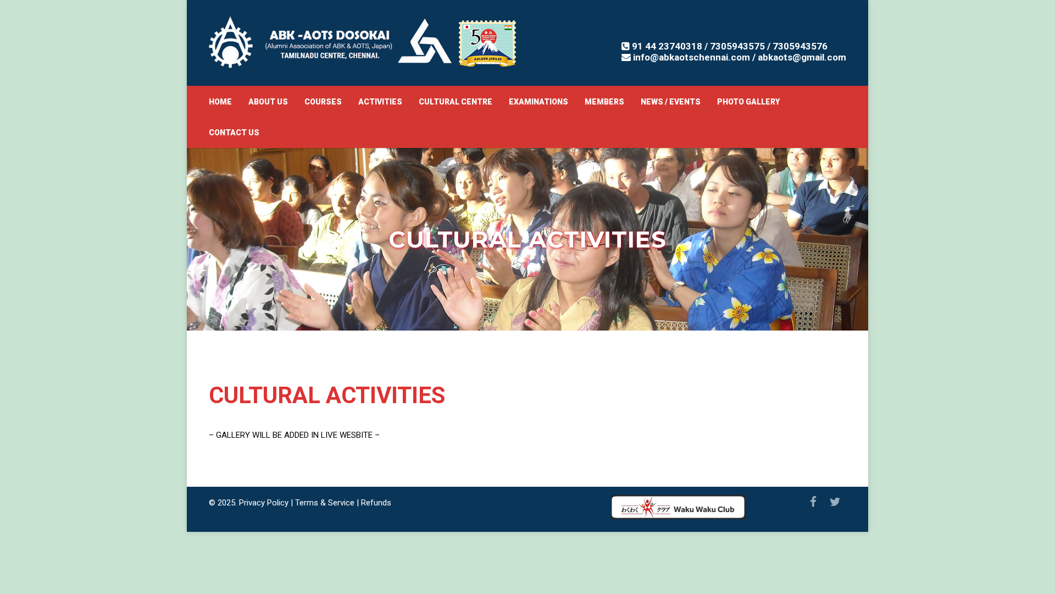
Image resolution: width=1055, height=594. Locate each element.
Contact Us (234, 132)
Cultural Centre (455, 101)
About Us (268, 101)
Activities (380, 101)
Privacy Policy (263, 503)
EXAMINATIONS (538, 101)
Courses (323, 101)
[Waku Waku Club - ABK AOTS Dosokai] (678, 510)
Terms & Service (324, 503)
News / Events (671, 101)
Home (220, 101)
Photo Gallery (748, 101)
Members (604, 101)
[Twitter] (835, 502)
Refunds (376, 503)
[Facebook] (813, 502)
